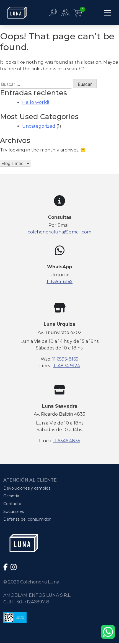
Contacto (12, 503)
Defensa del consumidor (27, 519)
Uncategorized (38, 126)
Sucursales (13, 511)
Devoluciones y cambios (26, 488)
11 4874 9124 (66, 365)
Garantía (11, 495)
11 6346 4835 (66, 440)
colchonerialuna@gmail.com (59, 232)
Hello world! (35, 102)
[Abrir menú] (108, 12)
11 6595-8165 (59, 281)
